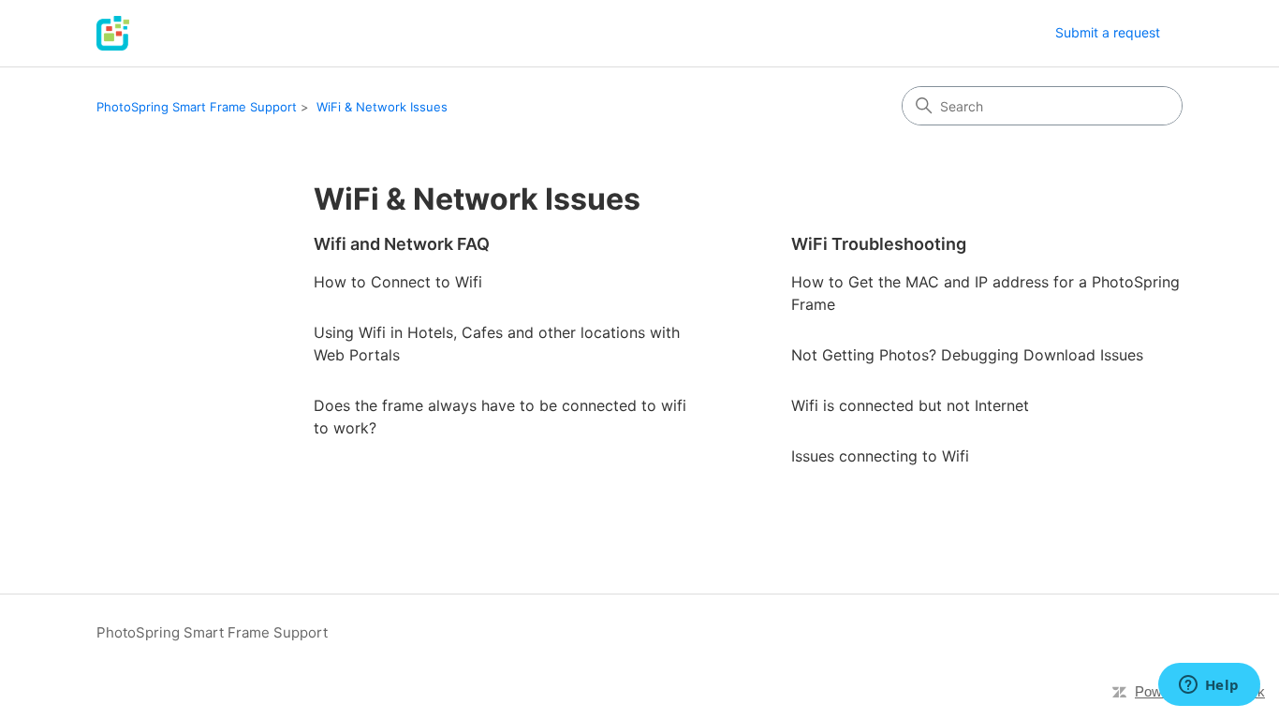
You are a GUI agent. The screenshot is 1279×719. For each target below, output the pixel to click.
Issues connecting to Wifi (880, 456)
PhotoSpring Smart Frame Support (196, 106)
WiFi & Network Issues (382, 106)
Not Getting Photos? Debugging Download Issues (967, 354)
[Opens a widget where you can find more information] (1208, 686)
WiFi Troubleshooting (878, 244)
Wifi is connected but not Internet (910, 405)
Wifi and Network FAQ (402, 244)
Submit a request (1107, 32)
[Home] (112, 33)
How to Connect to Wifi (398, 281)
